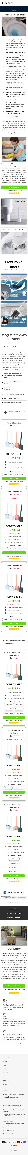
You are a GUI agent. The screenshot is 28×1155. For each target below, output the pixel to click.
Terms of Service (7, 1072)
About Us (5, 1061)
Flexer (15, 1150)
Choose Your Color (14, 471)
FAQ (4, 1076)
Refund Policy (6, 1069)
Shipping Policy (6, 1080)
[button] (9, 902)
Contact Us (5, 1084)
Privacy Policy (6, 1065)
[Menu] (25, 3)
